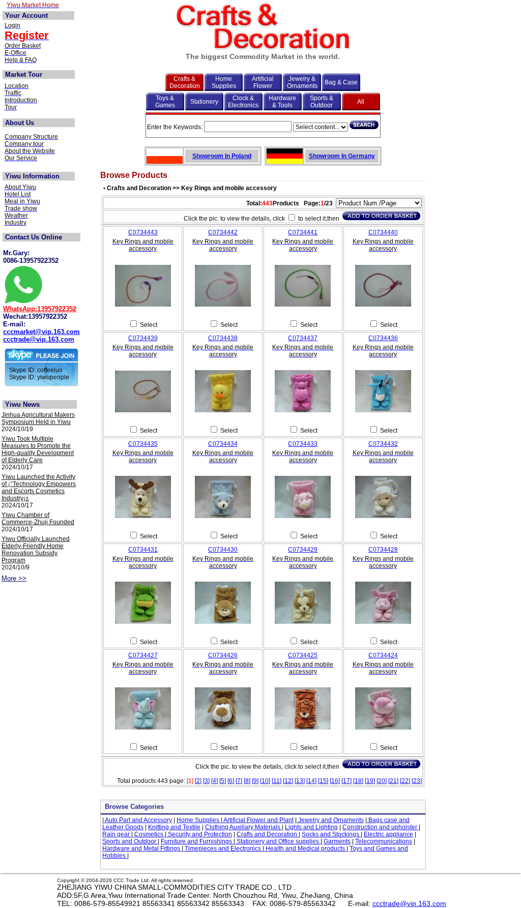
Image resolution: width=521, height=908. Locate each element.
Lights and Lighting (311, 827)
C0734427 (143, 655)
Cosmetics (149, 834)
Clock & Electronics (243, 102)
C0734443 (143, 232)
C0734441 (302, 232)
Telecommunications (383, 841)
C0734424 (383, 655)
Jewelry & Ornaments (302, 82)
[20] (382, 780)
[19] (370, 780)
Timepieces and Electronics (223, 848)
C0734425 (302, 655)
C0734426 (223, 655)
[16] (335, 780)
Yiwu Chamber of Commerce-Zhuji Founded (38, 518)
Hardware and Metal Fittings (142, 848)
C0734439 (143, 338)
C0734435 (143, 443)
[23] (417, 780)
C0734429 (302, 549)
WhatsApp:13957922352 (39, 309)
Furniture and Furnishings (197, 841)
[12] (288, 780)
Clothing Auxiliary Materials (243, 827)
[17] (346, 780)
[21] (393, 780)
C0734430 (223, 549)
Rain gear (116, 834)
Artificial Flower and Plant (258, 820)
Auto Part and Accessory (138, 820)
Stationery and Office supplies (278, 841)
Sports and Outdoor (130, 841)
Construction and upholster (380, 827)
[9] (255, 780)
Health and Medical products (305, 848)
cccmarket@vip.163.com (41, 332)
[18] (358, 780)
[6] (230, 780)
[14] (311, 780)
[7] (239, 780)
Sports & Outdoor (321, 102)
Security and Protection (199, 834)
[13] (300, 780)
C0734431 (143, 549)
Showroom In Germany (342, 156)
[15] (323, 780)
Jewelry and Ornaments (330, 820)
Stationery (204, 101)
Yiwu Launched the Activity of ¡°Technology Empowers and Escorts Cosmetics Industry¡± (39, 487)
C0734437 (302, 338)
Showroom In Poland (221, 156)
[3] (206, 780)
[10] (265, 780)
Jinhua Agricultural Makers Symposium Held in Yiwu (38, 418)
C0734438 (223, 338)
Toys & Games (165, 102)
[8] (247, 780)
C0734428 (383, 549)
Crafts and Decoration (268, 834)
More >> (14, 578)
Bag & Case (341, 82)
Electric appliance (388, 834)
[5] (222, 780)
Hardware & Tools (282, 102)
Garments (337, 841)
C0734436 (383, 338)
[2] (198, 780)
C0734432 (383, 443)
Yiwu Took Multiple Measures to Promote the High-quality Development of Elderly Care (38, 449)
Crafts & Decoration (184, 82)
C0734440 (383, 232)
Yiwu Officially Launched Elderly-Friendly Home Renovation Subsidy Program (36, 549)
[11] (276, 780)
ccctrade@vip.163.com (38, 339)
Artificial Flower (263, 82)
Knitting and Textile (174, 827)
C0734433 (302, 443)
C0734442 (223, 232)
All (360, 101)
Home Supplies (224, 82)
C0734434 (223, 443)
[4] (214, 780)
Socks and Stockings (331, 834)
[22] (405, 780)
